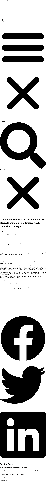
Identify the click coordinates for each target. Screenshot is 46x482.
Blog (2, 20)
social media (14, 301)
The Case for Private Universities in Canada (12, 474)
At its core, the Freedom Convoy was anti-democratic (15, 467)
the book (2, 257)
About (3, 21)
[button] (23, 70)
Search (1, 169)
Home (3, 19)
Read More (2, 471)
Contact (3, 22)
